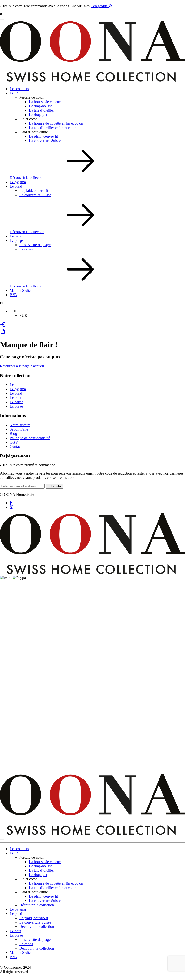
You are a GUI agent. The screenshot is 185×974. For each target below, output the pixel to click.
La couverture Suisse (45, 141)
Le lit (14, 93)
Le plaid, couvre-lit (43, 136)
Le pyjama (18, 182)
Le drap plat (38, 115)
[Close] (2, 839)
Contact (15, 446)
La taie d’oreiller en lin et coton (52, 128)
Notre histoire (20, 425)
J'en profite (100, 6)
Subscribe (54, 486)
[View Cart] (3, 333)
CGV (14, 442)
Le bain (15, 236)
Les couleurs (19, 89)
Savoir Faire (19, 429)
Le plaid (16, 186)
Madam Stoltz (20, 290)
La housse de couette (45, 102)
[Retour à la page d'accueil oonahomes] (92, 81)
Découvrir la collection (27, 178)
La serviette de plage (35, 245)
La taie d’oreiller (41, 110)
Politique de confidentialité (30, 438)
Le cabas (26, 249)
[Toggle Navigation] (2, 19)
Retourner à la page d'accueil (22, 366)
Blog (13, 434)
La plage (16, 240)
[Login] (3, 326)
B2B (13, 295)
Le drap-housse (40, 106)
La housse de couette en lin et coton (56, 123)
